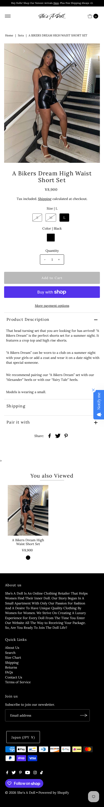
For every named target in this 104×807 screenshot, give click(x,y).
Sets (21, 35)
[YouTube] (27, 773)
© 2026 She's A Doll (20, 792)
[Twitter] (14, 773)
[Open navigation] (8, 16)
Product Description (28, 319)
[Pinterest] (20, 773)
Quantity (52, 250)
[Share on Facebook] (49, 435)
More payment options (52, 305)
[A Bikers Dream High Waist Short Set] (28, 510)
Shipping (45, 199)
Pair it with (18, 422)
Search (10, 652)
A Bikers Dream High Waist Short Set (28, 542)
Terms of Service (18, 682)
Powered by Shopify (53, 792)
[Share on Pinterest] (66, 435)
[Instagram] (35, 773)
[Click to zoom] (92, 51)
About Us (12, 647)
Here (56, 3)
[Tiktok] (41, 773)
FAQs (9, 672)
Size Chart (13, 657)
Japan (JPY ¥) (23, 737)
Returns (11, 667)
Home (9, 35)
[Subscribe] (84, 715)
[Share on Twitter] (57, 435)
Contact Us (13, 677)
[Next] (23, 51)
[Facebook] (7, 773)
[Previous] (12, 51)
